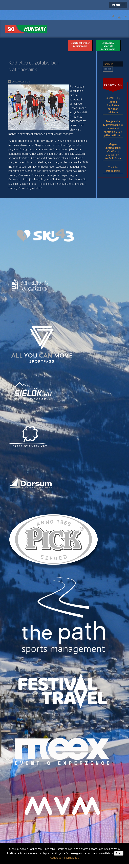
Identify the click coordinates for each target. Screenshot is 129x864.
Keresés (107, 69)
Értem (119, 853)
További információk (113, 169)
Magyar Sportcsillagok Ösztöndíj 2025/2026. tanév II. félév (112, 151)
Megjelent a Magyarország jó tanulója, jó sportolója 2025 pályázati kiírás (113, 128)
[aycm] (42, 338)
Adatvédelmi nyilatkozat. (64, 857)
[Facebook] (113, 17)
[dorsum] (30, 482)
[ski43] (45, 235)
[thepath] (64, 616)
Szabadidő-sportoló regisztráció (108, 46)
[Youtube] (119, 17)
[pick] (54, 541)
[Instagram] (126, 17)
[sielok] (31, 391)
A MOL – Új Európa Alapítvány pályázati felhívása (113, 105)
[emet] (30, 285)
